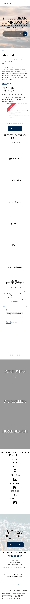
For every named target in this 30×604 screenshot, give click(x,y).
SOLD (26, 29)
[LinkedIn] (18, 556)
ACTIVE (20, 29)
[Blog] (9, 556)
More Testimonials (11, 322)
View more (15, 129)
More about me (6, 83)
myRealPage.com (17, 584)
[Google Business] (20, 556)
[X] (15, 556)
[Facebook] (12, 556)
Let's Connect (15, 545)
